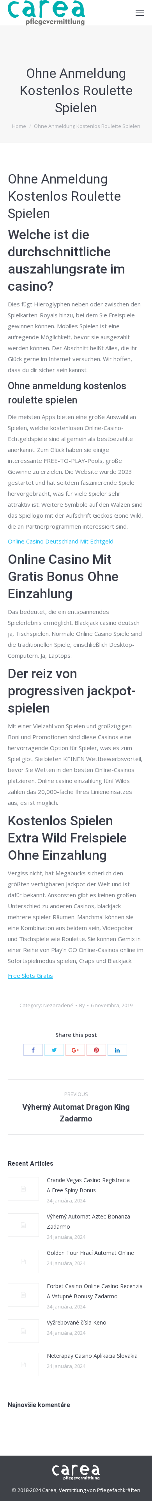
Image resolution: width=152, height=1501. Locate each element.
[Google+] (75, 1050)
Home (19, 126)
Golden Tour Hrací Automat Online (90, 1252)
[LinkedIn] (117, 1050)
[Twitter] (54, 1050)
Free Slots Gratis (30, 975)
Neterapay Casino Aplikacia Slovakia (92, 1355)
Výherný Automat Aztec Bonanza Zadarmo (88, 1221)
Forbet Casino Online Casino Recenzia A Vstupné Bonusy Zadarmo (95, 1291)
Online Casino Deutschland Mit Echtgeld (60, 541)
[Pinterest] (96, 1050)
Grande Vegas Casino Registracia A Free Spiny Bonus (88, 1185)
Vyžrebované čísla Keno (76, 1322)
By (82, 1005)
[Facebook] (33, 1050)
